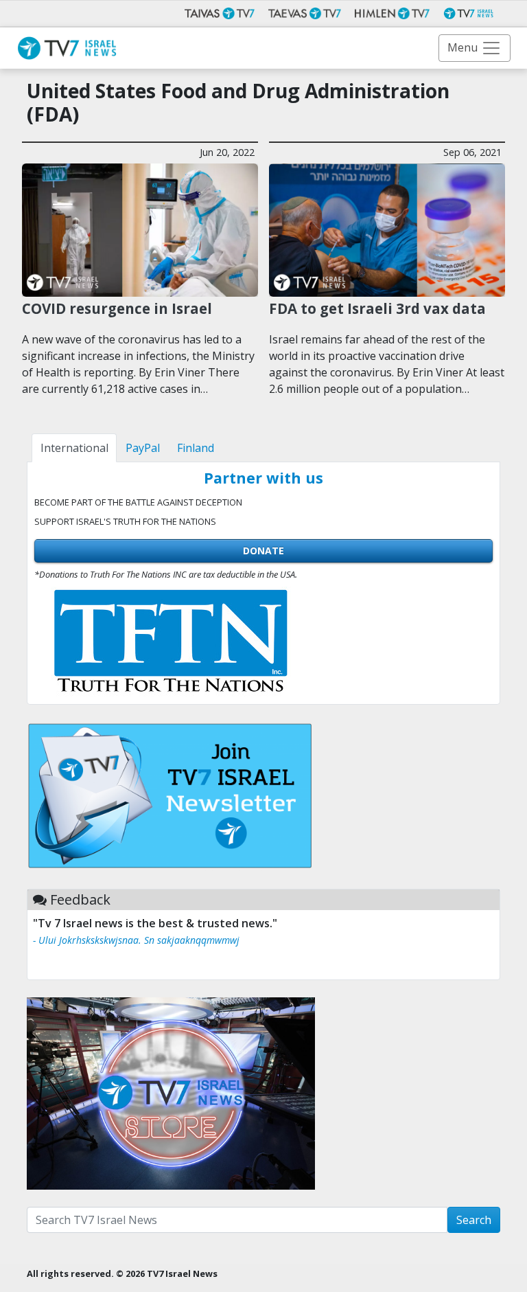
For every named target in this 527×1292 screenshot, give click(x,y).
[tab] (74, 447)
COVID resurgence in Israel (117, 308)
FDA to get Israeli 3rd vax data (377, 308)
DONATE (263, 550)
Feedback (80, 899)
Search (473, 1219)
